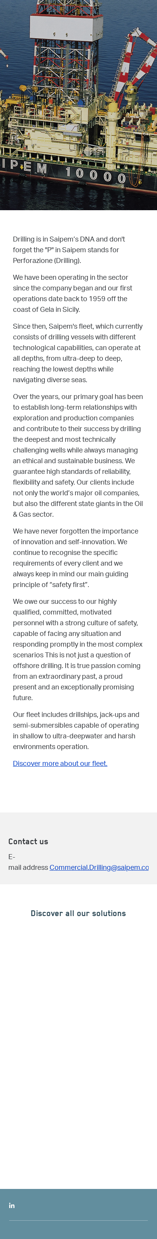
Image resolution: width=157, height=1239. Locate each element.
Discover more (60, 1113)
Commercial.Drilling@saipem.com (102, 868)
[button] (96, 1025)
